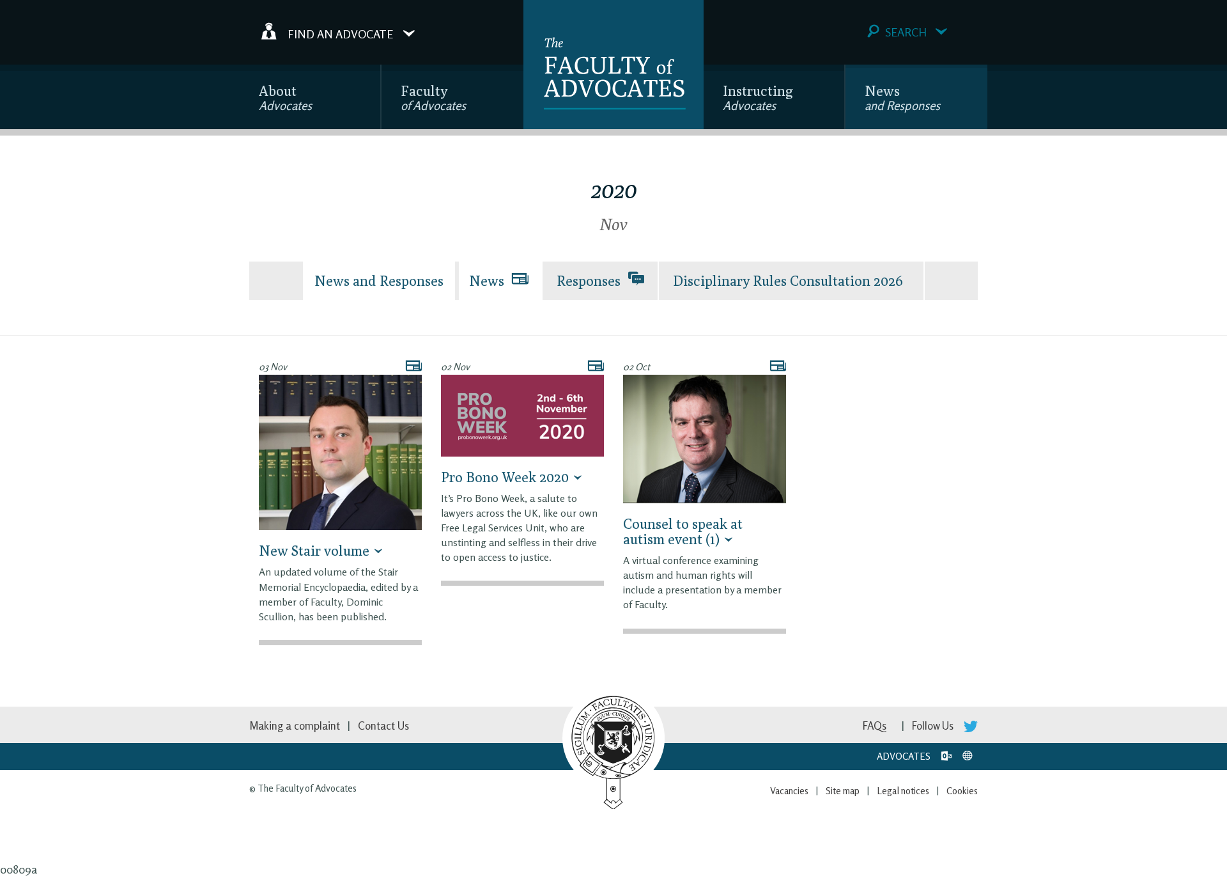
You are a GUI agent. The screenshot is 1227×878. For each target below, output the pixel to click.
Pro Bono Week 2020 (505, 477)
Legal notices (903, 791)
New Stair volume (314, 550)
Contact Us (383, 725)
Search (906, 32)
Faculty (433, 97)
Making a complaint (294, 725)
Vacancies (789, 791)
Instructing (758, 97)
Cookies (962, 791)
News (902, 97)
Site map (843, 791)
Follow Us (934, 725)
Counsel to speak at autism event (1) (683, 531)
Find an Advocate (340, 33)
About (285, 97)
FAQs (874, 725)
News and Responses (379, 280)
